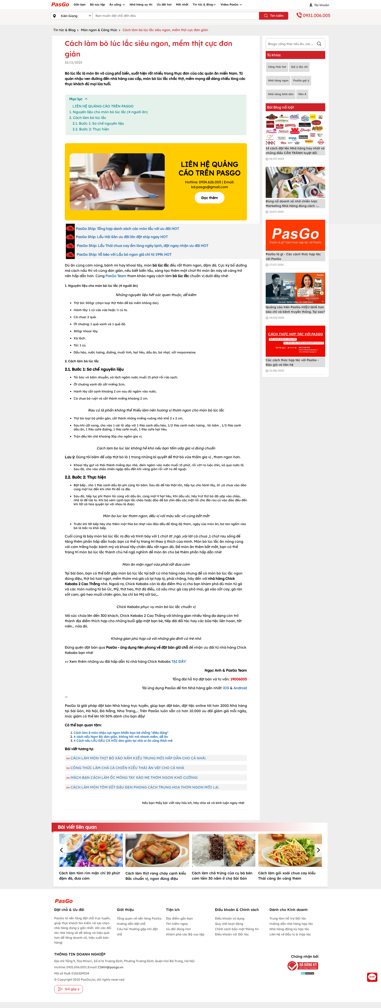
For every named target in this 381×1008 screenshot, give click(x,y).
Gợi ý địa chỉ (299, 66)
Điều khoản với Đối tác (232, 934)
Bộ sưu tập (97, 4)
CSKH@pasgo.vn (110, 967)
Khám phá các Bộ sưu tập (185, 934)
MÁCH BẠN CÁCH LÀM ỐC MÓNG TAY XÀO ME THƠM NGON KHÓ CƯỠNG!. (134, 777)
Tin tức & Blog (203, 4)
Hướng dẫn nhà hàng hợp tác (291, 924)
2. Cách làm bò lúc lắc (87, 117)
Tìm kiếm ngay (177, 924)
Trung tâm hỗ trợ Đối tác (287, 918)
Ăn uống (115, 4)
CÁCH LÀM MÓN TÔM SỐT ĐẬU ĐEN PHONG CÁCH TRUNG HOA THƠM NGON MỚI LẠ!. (145, 787)
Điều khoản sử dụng (229, 918)
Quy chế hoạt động (229, 924)
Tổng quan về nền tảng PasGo (139, 918)
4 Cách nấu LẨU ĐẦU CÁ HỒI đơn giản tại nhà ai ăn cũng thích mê (123, 741)
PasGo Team (115, 276)
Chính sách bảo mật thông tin (237, 929)
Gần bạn (80, 4)
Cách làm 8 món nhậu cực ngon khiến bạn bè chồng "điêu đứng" (121, 733)
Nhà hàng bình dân (280, 94)
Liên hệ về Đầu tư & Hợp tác (290, 934)
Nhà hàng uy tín (141, 4)
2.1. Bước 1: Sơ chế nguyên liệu (98, 123)
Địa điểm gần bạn (179, 918)
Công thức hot (277, 66)
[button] (62, 850)
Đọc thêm (209, 197)
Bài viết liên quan (77, 827)
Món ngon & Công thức (99, 30)
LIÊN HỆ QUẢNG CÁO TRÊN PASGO (103, 106)
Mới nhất (182, 4)
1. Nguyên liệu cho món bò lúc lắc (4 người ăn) (108, 112)
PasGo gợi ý (301, 80)
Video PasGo (229, 4)
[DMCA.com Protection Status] (299, 973)
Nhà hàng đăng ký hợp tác (289, 929)
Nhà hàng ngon (278, 80)
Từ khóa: (274, 55)
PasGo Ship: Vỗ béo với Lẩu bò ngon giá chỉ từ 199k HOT (124, 254)
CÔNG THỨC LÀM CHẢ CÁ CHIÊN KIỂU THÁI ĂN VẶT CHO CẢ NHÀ (127, 768)
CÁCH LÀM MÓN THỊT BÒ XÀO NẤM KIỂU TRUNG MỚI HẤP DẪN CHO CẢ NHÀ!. (138, 758)
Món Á (302, 94)
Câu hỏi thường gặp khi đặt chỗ (137, 931)
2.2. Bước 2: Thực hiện (91, 129)
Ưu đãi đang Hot (178, 929)
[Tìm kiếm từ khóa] (319, 44)
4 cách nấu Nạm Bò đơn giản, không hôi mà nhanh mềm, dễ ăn (121, 737)
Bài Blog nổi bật (280, 107)
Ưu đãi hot (164, 4)
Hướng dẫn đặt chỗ (131, 924)
